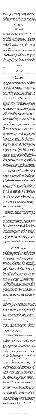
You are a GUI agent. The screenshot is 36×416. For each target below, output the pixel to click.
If (23, 236)
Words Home (13, 413)
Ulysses (5, 153)
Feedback (25, 413)
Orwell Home (18, 413)
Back (9, 413)
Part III (19, 408)
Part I (16, 408)
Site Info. (22, 413)
